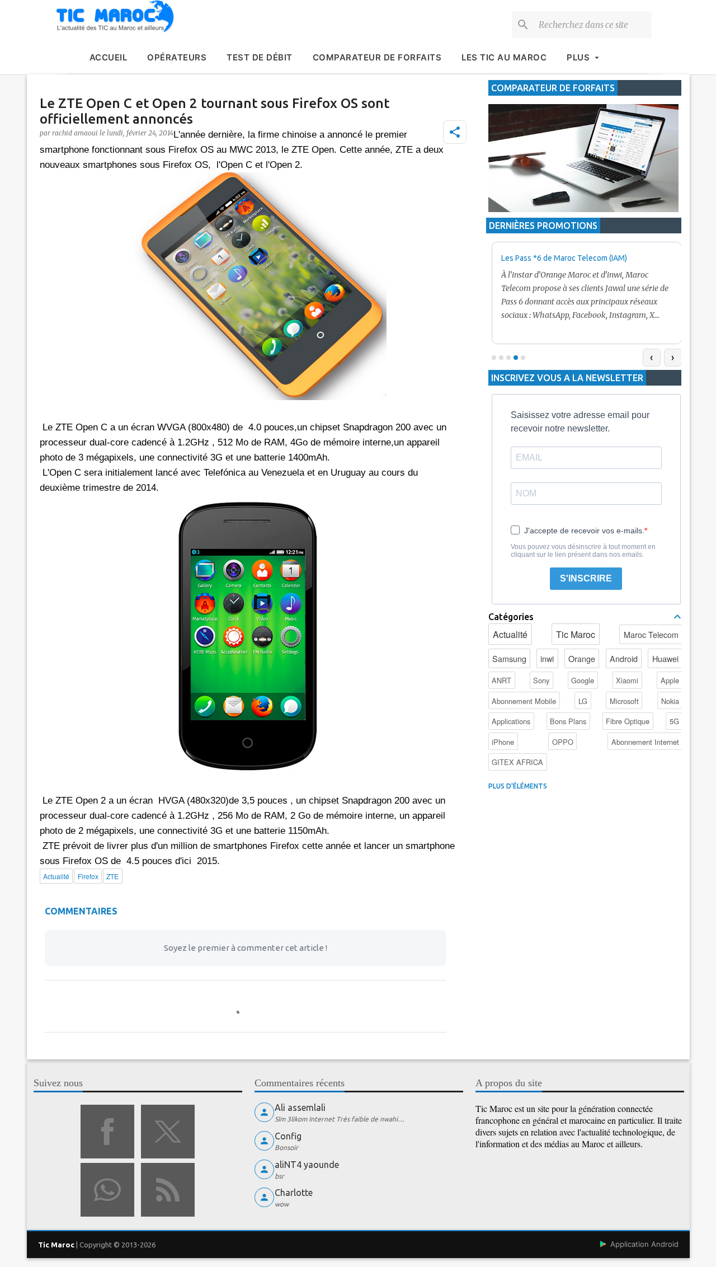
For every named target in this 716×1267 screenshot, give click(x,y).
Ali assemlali (300, 1107)
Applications (511, 721)
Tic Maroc (575, 634)
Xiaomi (627, 680)
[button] (455, 132)
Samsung (509, 658)
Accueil (109, 57)
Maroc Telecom (651, 634)
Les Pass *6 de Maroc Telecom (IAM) (564, 258)
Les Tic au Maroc (504, 57)
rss (168, 1190)
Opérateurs (176, 57)
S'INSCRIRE (586, 578)
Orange (581, 658)
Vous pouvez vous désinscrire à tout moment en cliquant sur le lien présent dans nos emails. (583, 551)
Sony (541, 680)
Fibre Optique (627, 721)
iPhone (503, 741)
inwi (547, 658)
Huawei (665, 658)
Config (288, 1136)
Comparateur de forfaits (377, 57)
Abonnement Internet (645, 741)
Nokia (670, 701)
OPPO (562, 741)
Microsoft (624, 701)
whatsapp (107, 1190)
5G (674, 721)
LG (582, 701)
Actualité (510, 634)
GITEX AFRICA (517, 762)
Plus (578, 57)
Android (624, 658)
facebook (107, 1131)
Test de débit (260, 57)
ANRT (501, 680)
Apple (670, 680)
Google (582, 680)
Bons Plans (568, 721)
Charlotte (294, 1193)
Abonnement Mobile (524, 701)
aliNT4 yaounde (307, 1165)
